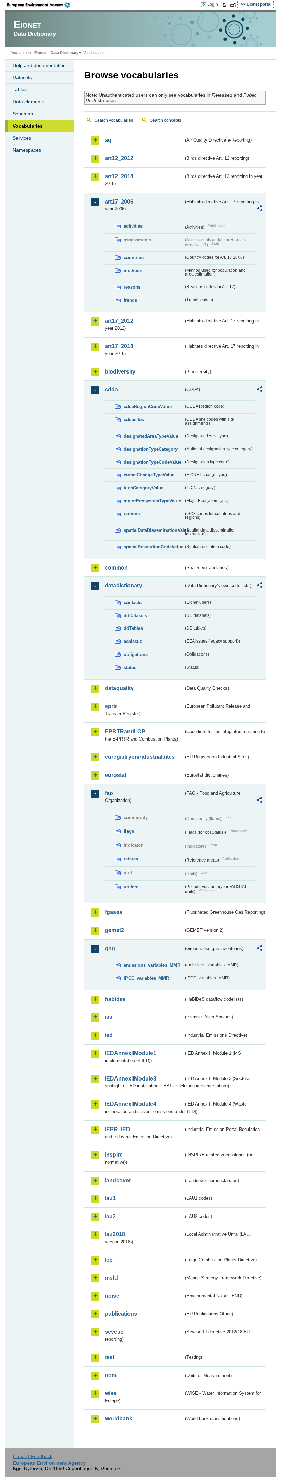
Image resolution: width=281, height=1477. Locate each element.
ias (108, 1017)
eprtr (111, 706)
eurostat (115, 775)
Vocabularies (28, 126)
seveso (114, 1332)
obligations (136, 654)
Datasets (22, 77)
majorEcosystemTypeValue (152, 500)
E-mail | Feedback (32, 1456)
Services (22, 138)
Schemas (23, 114)
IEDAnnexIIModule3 (130, 1079)
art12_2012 (119, 158)
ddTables (133, 628)
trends (130, 300)
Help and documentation (39, 65)
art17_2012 (119, 321)
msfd (111, 1278)
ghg (110, 948)
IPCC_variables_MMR (146, 978)
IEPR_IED (117, 1129)
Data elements (28, 102)
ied (109, 1035)
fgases (113, 912)
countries (134, 257)
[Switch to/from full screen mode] (234, 4)
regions (132, 513)
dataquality (119, 688)
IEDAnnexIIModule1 (130, 1053)
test (109, 1357)
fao (109, 793)
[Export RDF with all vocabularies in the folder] (259, 209)
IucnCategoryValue (143, 487)
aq (108, 140)
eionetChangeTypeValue (149, 474)
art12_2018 (119, 176)
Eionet (40, 53)
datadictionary (123, 585)
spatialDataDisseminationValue (154, 530)
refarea (131, 859)
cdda (111, 389)
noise (112, 1296)
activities (133, 226)
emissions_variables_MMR (152, 965)
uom (111, 1375)
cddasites (134, 419)
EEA (40, 4)
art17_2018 (119, 346)
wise (111, 1393)
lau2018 (115, 1234)
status (130, 667)
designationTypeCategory (151, 449)
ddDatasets (135, 615)
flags (129, 831)
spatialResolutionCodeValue (153, 546)
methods (133, 270)
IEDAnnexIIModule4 (130, 1104)
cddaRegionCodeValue (148, 406)
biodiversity (120, 372)
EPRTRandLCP (125, 731)
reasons (132, 287)
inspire (114, 1155)
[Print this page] (225, 4)
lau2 (110, 1216)
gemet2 (114, 930)
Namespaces (27, 150)
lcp (109, 1260)
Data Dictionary (64, 53)
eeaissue (133, 641)
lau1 (110, 1198)
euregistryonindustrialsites (140, 757)
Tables (20, 89)
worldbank (118, 1418)
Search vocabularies (114, 120)
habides (115, 999)
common (116, 568)
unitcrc (131, 886)
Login (212, 4)
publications (121, 1314)
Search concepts (165, 120)
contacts (133, 602)
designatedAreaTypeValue (151, 436)
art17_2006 (119, 202)
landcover (118, 1180)
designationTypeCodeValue (152, 462)
